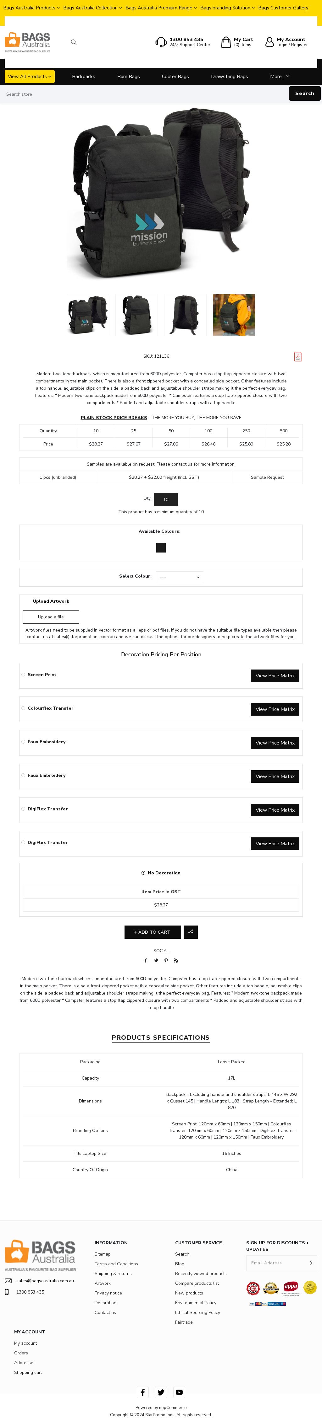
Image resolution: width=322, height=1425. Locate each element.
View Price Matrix (275, 675)
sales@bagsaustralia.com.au (45, 1281)
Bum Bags (128, 76)
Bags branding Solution (225, 8)
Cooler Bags (175, 76)
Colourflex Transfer (51, 708)
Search (304, 93)
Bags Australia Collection (90, 8)
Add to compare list (191, 932)
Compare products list (197, 1283)
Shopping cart (28, 1372)
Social (161, 951)
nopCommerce (172, 1408)
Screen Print (42, 675)
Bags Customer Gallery (283, 8)
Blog (179, 1264)
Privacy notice (108, 1293)
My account (25, 1343)
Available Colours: (159, 531)
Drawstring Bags (229, 76)
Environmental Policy (195, 1303)
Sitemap (103, 1254)
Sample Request (267, 477)
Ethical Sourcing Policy (197, 1313)
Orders (21, 1353)
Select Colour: (135, 576)
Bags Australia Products (29, 8)
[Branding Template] (298, 356)
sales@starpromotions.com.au (84, 637)
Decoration (105, 1303)
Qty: (147, 498)
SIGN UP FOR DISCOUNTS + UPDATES (277, 1246)
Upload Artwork (51, 601)
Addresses (25, 1363)
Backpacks (83, 76)
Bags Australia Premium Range (158, 8)
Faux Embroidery (46, 742)
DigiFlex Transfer (48, 809)
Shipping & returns (113, 1274)
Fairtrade (184, 1322)
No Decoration (164, 873)
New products (189, 1293)
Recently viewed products (201, 1274)
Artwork (103, 1283)
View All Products (27, 76)
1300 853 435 (30, 1292)
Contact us (105, 1313)
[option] (88, 315)
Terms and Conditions (116, 1264)
